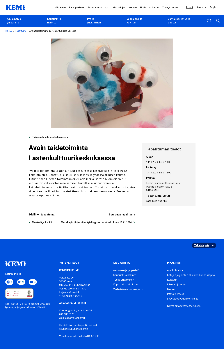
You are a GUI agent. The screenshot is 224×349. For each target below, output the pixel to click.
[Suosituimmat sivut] (209, 21)
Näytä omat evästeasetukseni (184, 306)
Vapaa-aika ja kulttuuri (134, 20)
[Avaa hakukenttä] (218, 21)
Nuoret (132, 7)
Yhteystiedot (170, 7)
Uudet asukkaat (149, 7)
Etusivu (8, 30)
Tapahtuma (21, 30)
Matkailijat (119, 7)
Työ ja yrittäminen (94, 20)
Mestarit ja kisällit (42, 222)
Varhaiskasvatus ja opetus (179, 20)
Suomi (189, 7)
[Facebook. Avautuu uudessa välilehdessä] (9, 282)
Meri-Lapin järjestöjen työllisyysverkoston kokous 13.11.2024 (96, 222)
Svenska (201, 7)
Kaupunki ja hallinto (54, 20)
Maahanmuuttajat (99, 7)
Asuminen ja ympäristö (14, 20)
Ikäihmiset (60, 7)
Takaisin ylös (201, 245)
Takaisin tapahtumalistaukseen (50, 137)
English (214, 7)
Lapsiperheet (77, 7)
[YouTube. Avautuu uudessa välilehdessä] (33, 282)
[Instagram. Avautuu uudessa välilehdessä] (21, 282)
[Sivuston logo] (15, 7)
